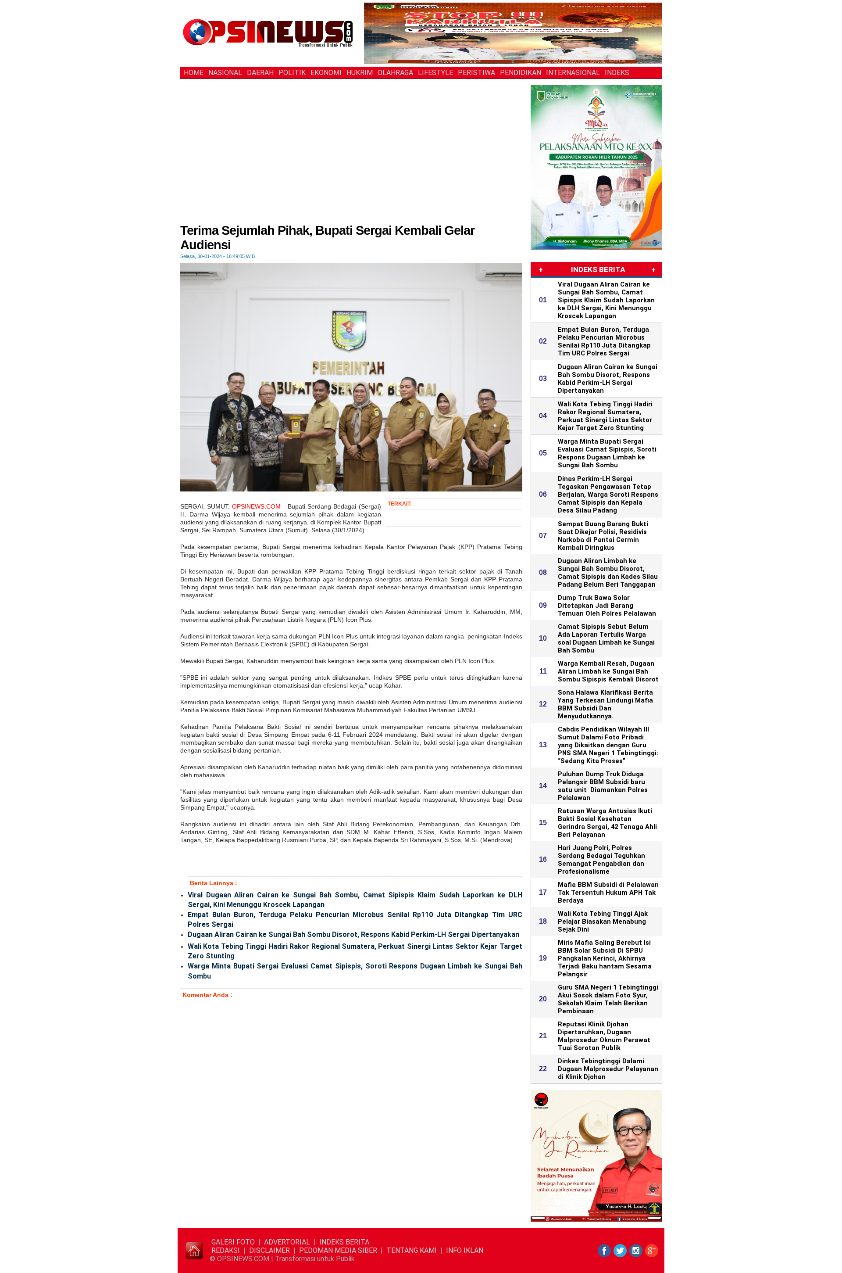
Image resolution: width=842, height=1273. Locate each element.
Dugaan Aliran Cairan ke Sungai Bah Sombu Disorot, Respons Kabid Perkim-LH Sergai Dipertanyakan (353, 934)
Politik (292, 72)
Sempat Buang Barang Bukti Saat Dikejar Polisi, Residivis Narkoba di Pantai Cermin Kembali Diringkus (603, 536)
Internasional (573, 72)
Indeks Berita (344, 1242)
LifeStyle (435, 72)
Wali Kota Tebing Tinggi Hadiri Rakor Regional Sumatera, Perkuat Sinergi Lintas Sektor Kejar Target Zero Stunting (355, 951)
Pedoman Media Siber (338, 1250)
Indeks (617, 72)
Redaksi (225, 1250)
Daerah (260, 72)
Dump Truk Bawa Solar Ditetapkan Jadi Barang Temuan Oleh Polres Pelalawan (607, 605)
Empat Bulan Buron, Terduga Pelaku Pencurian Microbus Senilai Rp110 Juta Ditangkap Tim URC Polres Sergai (355, 920)
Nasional (225, 72)
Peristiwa (476, 72)
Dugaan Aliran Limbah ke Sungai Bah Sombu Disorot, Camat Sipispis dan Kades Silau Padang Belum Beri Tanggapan (608, 572)
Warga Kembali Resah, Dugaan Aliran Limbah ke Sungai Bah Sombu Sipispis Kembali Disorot (608, 671)
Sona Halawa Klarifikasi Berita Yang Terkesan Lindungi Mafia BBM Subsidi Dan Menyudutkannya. (605, 704)
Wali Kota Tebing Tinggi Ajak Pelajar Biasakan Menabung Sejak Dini (603, 921)
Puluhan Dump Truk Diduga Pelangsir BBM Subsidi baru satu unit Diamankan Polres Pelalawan (603, 786)
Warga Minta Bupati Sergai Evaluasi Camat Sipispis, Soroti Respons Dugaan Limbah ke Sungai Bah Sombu (355, 971)
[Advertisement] (351, 157)
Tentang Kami (411, 1250)
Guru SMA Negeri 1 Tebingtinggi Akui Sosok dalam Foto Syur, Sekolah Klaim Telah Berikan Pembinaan (608, 999)
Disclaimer (269, 1250)
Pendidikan (520, 72)
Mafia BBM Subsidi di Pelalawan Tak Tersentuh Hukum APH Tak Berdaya (608, 892)
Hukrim (359, 72)
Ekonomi (326, 72)
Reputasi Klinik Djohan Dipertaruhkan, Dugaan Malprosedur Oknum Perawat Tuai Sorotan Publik (604, 1036)
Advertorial (287, 1242)
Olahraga (395, 72)
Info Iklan (464, 1250)
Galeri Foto (233, 1242)
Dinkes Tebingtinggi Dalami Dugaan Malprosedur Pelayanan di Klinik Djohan (608, 1069)
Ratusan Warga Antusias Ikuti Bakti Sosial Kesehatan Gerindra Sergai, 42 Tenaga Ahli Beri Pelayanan (607, 823)
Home (193, 72)
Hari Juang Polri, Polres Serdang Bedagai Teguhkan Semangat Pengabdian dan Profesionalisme (601, 859)
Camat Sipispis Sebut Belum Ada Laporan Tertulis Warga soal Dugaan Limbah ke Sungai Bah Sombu (606, 638)
